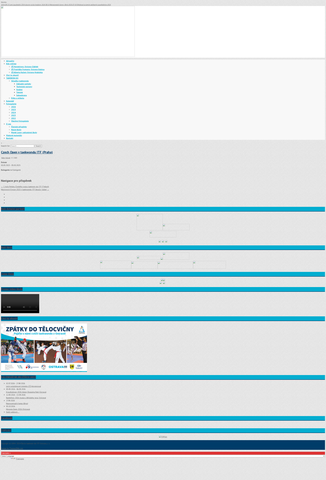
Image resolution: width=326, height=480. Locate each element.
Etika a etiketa (17, 98)
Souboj (19, 89)
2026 (13, 107)
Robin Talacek (5, 158)
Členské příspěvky (19, 127)
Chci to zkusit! (12, 75)
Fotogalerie (11, 104)
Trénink (19, 92)
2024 (13, 112)
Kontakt (9, 138)
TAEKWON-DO (12, 78)
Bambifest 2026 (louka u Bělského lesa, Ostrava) (26, 398)
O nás (8, 124)
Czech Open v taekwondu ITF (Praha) (27, 152)
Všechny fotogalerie (20, 121)
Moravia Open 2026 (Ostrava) (18, 409)
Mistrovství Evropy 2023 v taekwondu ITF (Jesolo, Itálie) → (25, 189)
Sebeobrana (21, 95)
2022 (13, 118)
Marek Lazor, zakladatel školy (24, 132)
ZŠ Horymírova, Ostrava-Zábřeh (24, 66)
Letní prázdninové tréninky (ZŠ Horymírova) (23, 386)
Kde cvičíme (11, 64)
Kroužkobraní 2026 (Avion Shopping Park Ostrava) (26, 392)
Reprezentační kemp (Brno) (17, 403)
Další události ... (12, 412)
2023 (13, 115)
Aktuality (10, 61)
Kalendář (10, 101)
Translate (20, 459)
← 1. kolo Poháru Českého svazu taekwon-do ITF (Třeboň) (25, 186)
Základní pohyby (23, 84)
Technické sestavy (24, 86)
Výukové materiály (14, 135)
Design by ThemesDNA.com (12, 448)
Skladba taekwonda (20, 81)
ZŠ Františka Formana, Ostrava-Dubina (27, 69)
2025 (13, 109)
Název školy (16, 130)
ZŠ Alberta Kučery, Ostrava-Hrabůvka (27, 72)
